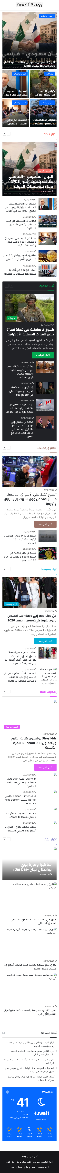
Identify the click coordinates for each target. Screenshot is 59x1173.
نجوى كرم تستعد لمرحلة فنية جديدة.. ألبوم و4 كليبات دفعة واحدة (30, 966)
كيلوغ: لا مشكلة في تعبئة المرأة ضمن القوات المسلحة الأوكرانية (44, 97)
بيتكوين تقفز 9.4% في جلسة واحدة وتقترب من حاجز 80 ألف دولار (19, 556)
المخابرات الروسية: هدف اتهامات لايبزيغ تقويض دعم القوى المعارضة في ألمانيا (16, 97)
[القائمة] (55, 6)
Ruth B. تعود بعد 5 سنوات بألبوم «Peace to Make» (21, 815)
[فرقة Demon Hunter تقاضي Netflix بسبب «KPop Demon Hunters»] (55, 792)
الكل (32, 133)
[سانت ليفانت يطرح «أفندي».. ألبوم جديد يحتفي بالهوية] (55, 823)
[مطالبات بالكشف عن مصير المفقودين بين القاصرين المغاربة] (43, 113)
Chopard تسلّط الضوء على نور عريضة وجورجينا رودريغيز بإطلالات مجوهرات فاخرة (19, 677)
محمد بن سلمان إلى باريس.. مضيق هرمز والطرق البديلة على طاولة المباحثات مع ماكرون (22, 429)
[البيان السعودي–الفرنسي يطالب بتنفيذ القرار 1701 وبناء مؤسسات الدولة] (29, 40)
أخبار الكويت (47, 1162)
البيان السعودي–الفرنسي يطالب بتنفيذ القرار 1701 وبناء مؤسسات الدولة (29, 64)
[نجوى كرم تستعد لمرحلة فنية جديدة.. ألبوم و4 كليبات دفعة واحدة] (29, 943)
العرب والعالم (47, 16)
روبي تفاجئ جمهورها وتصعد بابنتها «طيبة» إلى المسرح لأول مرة (30, 1012)
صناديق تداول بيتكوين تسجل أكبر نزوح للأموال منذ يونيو (19, 257)
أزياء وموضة (43, 1167)
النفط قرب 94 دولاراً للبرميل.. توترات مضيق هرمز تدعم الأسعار (20, 539)
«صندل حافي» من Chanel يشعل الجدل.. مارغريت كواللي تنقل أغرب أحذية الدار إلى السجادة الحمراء (20, 658)
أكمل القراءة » (43, 355)
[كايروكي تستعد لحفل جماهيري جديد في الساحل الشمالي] (29, 897)
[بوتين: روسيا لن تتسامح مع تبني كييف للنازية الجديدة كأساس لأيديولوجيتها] (45, 367)
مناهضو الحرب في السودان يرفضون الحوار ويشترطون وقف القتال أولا (17, 125)
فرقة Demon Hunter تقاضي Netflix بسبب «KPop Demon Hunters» (20, 800)
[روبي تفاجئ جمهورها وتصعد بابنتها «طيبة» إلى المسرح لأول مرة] (29, 988)
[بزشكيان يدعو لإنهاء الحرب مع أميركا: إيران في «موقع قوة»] (45, 388)
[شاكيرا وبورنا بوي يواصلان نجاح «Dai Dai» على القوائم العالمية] (29, 864)
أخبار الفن (10, 1162)
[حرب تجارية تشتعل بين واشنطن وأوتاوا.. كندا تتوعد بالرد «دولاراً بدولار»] (45, 405)
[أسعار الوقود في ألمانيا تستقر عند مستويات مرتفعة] (48, 270)
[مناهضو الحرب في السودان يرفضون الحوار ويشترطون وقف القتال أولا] (15, 113)
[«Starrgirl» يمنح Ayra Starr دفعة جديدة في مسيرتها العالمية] (55, 774)
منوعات (49, 73)
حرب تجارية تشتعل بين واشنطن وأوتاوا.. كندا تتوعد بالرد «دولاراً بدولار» (20, 408)
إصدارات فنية (21, 691)
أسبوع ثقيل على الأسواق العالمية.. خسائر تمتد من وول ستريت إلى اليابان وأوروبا (30, 499)
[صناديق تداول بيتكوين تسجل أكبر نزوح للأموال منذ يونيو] (48, 256)
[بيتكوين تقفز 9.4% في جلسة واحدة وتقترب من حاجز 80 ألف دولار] (48, 553)
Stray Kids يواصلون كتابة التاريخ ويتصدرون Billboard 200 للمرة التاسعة (34, 743)
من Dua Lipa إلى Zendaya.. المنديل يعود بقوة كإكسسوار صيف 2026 (32, 618)
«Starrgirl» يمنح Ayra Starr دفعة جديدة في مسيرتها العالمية (21, 782)
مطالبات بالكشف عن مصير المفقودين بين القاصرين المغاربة (43, 125)
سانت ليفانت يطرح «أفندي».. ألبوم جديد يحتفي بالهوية (20, 828)
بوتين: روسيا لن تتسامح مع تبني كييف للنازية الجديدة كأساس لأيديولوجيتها (21, 372)
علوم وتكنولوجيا (24, 1162)
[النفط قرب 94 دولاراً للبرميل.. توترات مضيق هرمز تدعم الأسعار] (48, 536)
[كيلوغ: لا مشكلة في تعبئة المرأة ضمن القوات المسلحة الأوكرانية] (43, 84)
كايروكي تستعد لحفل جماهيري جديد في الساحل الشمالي (34, 921)
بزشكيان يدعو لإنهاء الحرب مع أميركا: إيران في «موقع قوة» (21, 391)
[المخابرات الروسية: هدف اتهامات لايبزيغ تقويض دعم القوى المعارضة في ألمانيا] (15, 84)
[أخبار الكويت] (29, 4)
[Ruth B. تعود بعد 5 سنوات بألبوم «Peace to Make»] (55, 809)
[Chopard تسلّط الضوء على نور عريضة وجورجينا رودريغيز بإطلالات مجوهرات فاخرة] (48, 676)
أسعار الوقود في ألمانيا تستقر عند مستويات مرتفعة (20, 272)
